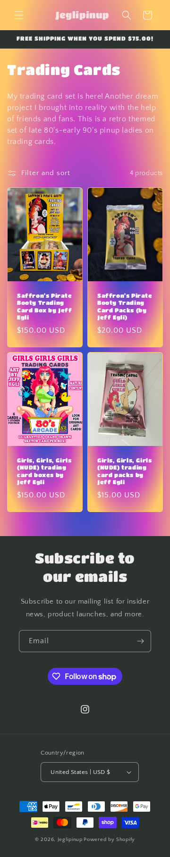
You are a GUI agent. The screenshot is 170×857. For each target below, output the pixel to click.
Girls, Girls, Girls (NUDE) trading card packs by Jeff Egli (124, 470)
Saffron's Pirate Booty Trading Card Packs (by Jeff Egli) (125, 306)
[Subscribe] (140, 641)
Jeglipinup (70, 839)
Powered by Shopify (109, 839)
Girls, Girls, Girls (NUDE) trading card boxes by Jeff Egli (44, 470)
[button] (18, 15)
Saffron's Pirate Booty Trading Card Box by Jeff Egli (44, 306)
